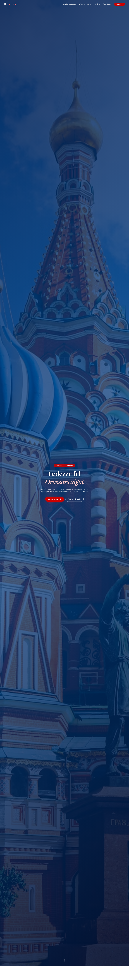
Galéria (97, 4)
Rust (10, 4)
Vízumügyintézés (85, 4)
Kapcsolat (119, 4)
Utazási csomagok (69, 4)
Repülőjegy (107, 4)
